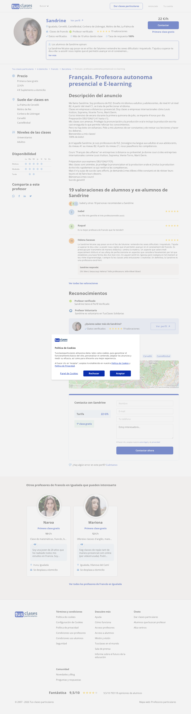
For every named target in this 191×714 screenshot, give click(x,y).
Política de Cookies (120, 363)
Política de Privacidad (65, 366)
